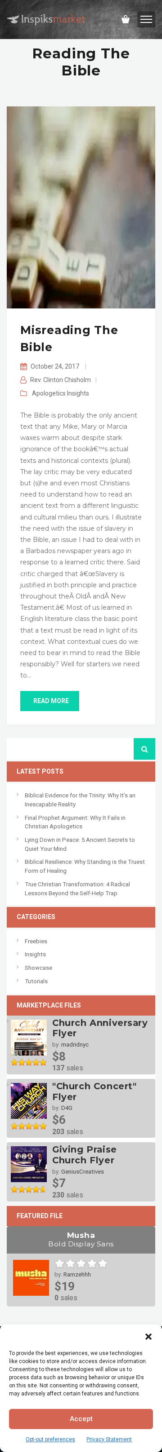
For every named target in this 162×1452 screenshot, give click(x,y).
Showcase (38, 967)
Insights (78, 393)
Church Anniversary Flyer (100, 1028)
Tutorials (36, 981)
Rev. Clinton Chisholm (60, 379)
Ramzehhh (77, 1274)
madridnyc (75, 1044)
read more (51, 700)
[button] (148, 1335)
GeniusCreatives (82, 1171)
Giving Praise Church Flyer (84, 1155)
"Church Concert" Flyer (94, 1091)
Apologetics (49, 393)
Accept (81, 1419)
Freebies (36, 941)
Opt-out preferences (50, 1439)
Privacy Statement (109, 1439)
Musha (81, 1239)
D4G (66, 1107)
